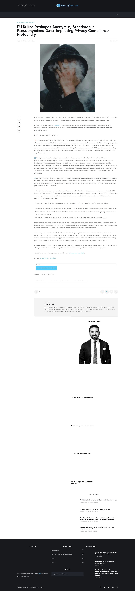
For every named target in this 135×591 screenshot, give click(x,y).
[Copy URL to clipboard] (19, 131)
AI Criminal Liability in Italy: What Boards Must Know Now (98, 500)
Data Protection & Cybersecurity (26, 22)
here (40, 573)
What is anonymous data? (76, 253)
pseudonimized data (80, 280)
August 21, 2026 (83, 502)
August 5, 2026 (83, 531)
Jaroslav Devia (44, 258)
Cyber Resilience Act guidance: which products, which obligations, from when (97, 528)
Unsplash (53, 258)
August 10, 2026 (83, 521)
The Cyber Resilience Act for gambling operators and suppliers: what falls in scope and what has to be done (97, 518)
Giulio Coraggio (94, 502)
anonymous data (53, 280)
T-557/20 (56, 125)
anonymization (40, 280)
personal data (66, 280)
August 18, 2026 (83, 511)
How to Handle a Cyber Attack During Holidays (95, 509)
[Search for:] (67, 574)
